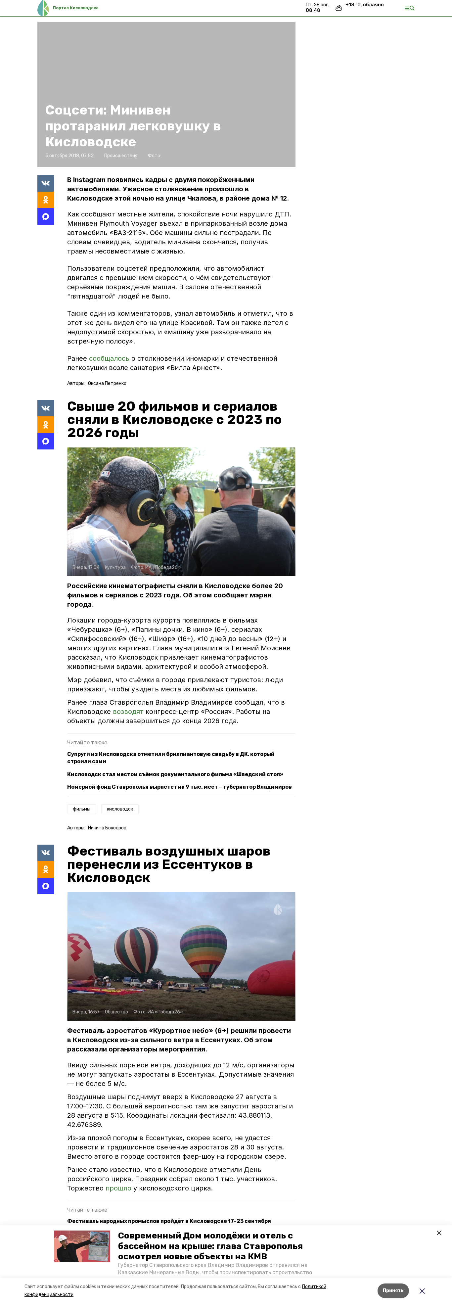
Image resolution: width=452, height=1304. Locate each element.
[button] (82, 1246)
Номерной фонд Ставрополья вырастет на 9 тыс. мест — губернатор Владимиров (179, 787)
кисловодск (120, 809)
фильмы (81, 809)
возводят (129, 712)
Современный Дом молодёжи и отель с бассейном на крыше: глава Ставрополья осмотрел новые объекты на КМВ (210, 1246)
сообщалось (109, 358)
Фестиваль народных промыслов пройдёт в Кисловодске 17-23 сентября (169, 1221)
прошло (119, 1188)
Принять (393, 1290)
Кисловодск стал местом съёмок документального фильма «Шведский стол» (175, 774)
